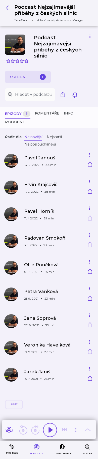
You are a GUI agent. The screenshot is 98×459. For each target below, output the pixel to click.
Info (68, 113)
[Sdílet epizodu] (90, 165)
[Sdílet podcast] (64, 94)
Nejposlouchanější (40, 144)
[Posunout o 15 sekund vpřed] (35, 430)
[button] (47, 13)
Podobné (15, 122)
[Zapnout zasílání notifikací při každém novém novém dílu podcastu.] (75, 94)
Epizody (16, 113)
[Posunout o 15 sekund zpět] (23, 430)
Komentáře (47, 113)
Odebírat (18, 77)
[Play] (50, 430)
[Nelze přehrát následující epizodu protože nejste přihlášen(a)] (65, 430)
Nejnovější (33, 137)
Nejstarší (54, 137)
